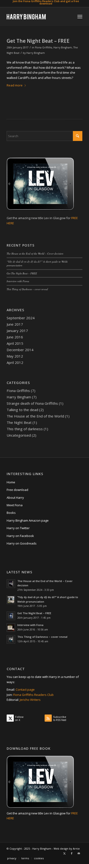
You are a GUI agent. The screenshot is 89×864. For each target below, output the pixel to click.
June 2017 (15, 324)
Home (11, 482)
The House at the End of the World (35, 416)
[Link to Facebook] (71, 853)
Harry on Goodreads (22, 543)
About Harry (15, 497)
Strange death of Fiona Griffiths (32, 403)
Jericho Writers (30, 700)
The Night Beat (19, 422)
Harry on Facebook (20, 536)
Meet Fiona (15, 505)
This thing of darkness (25, 428)
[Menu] (79, 16)
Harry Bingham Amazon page (28, 520)
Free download (17, 490)
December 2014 (20, 349)
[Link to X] (64, 853)
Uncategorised (19, 435)
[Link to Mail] (78, 853)
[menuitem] (45, 2)
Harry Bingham (62, 47)
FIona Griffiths (43, 47)
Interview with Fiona (18, 281)
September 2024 (21, 317)
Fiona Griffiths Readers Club (33, 695)
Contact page (25, 689)
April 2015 (15, 343)
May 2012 (15, 356)
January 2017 (17, 330)
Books (11, 513)
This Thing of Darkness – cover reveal (27, 289)
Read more (15, 85)
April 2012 (15, 362)
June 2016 (15, 337)
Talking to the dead (22, 409)
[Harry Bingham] (37, 16)
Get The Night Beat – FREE (38, 41)
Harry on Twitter (18, 528)
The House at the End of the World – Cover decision (35, 253)
